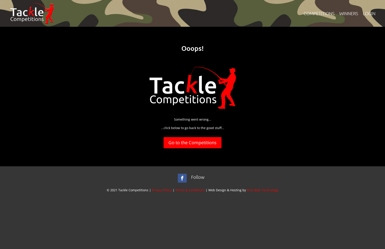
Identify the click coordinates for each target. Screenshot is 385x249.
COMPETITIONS (319, 13)
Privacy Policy (162, 190)
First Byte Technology (263, 190)
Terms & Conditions (190, 190)
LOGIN (369, 13)
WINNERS (348, 13)
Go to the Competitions (192, 143)
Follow (198, 177)
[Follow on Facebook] (182, 178)
